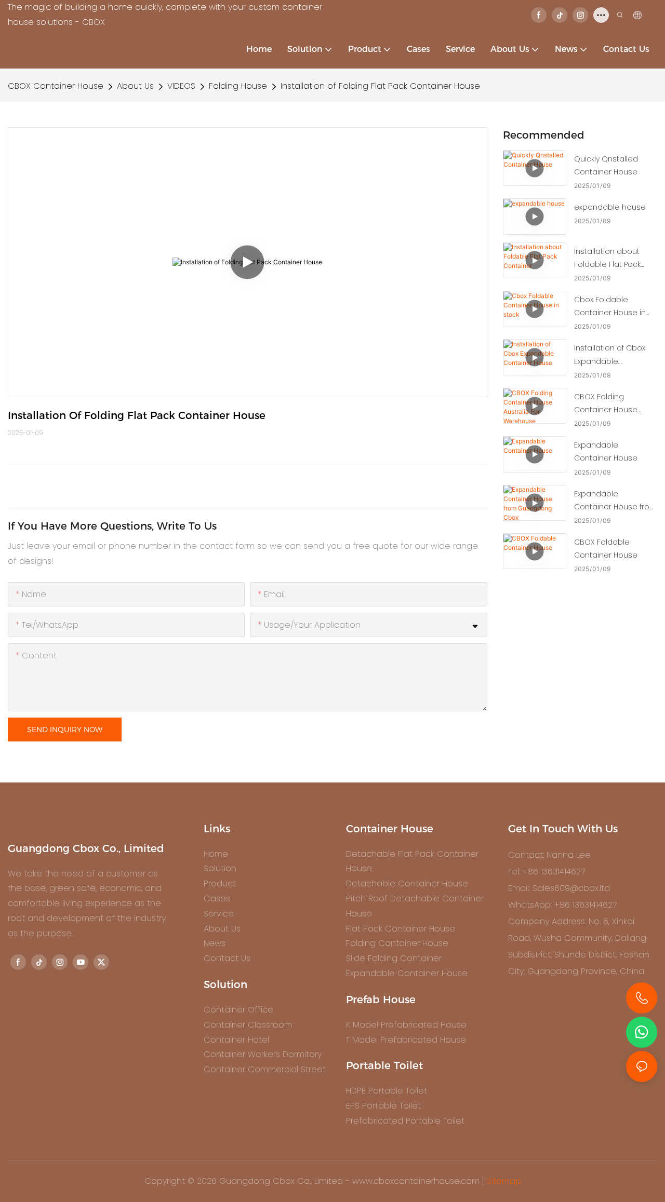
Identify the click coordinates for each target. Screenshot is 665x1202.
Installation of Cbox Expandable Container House (609, 355)
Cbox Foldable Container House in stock (610, 306)
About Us (135, 86)
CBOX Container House (55, 86)
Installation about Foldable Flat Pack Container (607, 258)
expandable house (610, 207)
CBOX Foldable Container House (605, 548)
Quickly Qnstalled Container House (606, 165)
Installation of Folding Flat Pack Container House (380, 86)
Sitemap (504, 1181)
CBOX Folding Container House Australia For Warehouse (605, 403)
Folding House (238, 86)
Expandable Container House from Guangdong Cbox (615, 501)
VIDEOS (181, 86)
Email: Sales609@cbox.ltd (559, 888)
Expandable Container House (605, 451)
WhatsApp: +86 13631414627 (562, 905)
